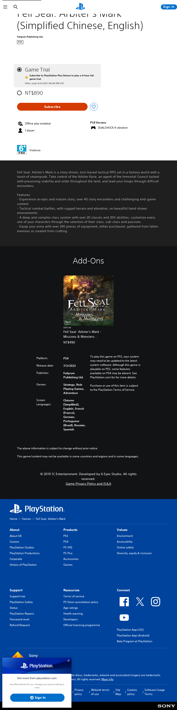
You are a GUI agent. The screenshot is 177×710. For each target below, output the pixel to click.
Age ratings (70, 608)
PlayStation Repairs (22, 613)
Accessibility (125, 542)
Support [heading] (16, 590)
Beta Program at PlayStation (134, 641)
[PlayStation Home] (80, 7)
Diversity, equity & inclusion (134, 553)
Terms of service (73, 596)
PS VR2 (67, 547)
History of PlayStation (23, 565)
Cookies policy (132, 692)
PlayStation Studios (22, 547)
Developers (70, 619)
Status (14, 608)
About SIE (16, 536)
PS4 (65, 542)
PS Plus (68, 553)
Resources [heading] (71, 590)
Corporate (16, 559)
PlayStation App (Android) (133, 635)
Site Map (118, 692)
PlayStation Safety (21, 602)
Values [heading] (122, 530)
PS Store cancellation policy (80, 602)
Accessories (71, 559)
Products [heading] (70, 530)
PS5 (65, 536)
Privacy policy (78, 692)
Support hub (17, 596)
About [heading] (14, 530)
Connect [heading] (123, 590)
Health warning (73, 613)
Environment (125, 536)
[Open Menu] (5, 7)
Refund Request (20, 625)
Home (13, 519)
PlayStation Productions (25, 553)
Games (26, 519)
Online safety (125, 547)
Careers (14, 542)
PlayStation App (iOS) (130, 630)
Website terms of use (100, 692)
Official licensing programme (81, 625)
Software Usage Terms (155, 692)
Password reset (19, 619)
